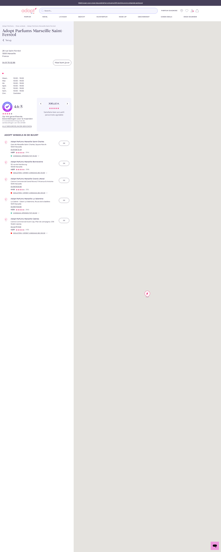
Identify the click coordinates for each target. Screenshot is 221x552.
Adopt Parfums (8, 26)
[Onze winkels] (181, 10)
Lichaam (63, 17)
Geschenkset (144, 17)
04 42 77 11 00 (16, 227)
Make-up (123, 17)
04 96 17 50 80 (16, 207)
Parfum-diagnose (169, 10)
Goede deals (166, 17)
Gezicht (81, 17)
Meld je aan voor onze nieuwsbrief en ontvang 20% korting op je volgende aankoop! (110, 3)
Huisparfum (102, 17)
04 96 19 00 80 (16, 186)
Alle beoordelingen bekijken (17, 126)
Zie (64, 143)
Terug (8, 40)
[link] (192, 10)
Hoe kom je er (62, 63)
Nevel (45, 17)
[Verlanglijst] (186, 10)
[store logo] (29, 11)
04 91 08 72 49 (16, 149)
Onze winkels (20, 26)
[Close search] (161, 11)
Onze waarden (190, 17)
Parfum (27, 17)
